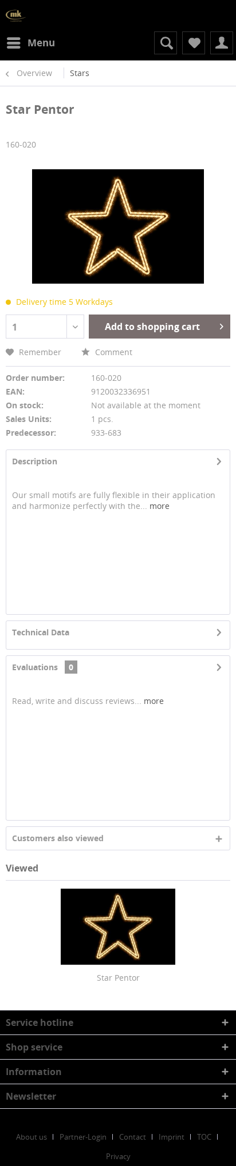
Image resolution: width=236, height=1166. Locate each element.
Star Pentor (118, 977)
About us (31, 1137)
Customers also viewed (58, 838)
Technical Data (40, 632)
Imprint (171, 1137)
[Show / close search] (165, 42)
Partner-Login (83, 1137)
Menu (41, 42)
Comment (112, 352)
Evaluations (35, 667)
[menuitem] (30, 42)
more (158, 505)
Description (34, 461)
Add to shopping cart (152, 326)
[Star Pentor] (118, 926)
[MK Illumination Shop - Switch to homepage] (16, 16)
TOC (204, 1137)
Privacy (118, 1156)
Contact (132, 1137)
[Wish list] (193, 42)
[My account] (221, 42)
